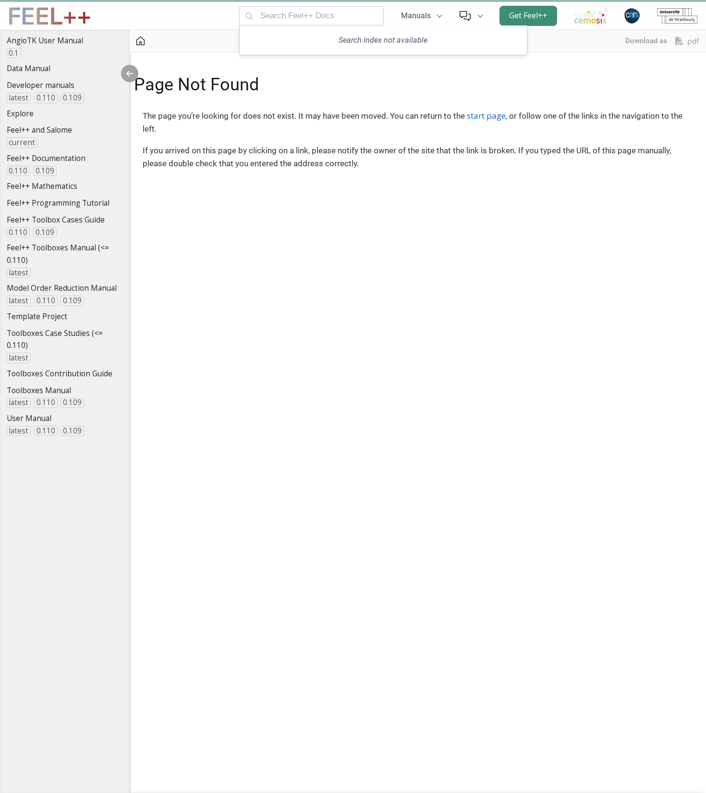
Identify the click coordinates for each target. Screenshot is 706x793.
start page (486, 115)
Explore (20, 113)
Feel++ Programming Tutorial (58, 203)
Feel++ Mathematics (42, 186)
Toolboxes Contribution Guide (59, 373)
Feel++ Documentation (46, 158)
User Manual (29, 418)
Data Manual (28, 68)
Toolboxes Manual (39, 390)
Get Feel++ (528, 15)
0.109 (72, 98)
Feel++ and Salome (39, 129)
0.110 (46, 98)
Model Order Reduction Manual (62, 288)
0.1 (14, 53)
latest (18, 98)
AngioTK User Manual (45, 40)
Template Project (37, 316)
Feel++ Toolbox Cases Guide (56, 219)
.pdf (692, 41)
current (22, 142)
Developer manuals (40, 85)
